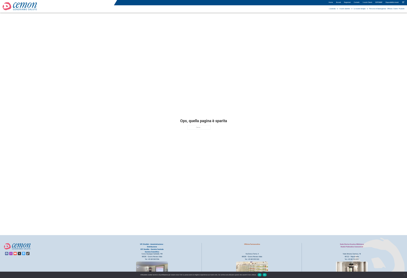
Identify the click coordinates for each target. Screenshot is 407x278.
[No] (404, 275)
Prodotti (401, 9)
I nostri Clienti (367, 2)
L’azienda (332, 9)
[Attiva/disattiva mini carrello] (403, 2)
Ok (260, 275)
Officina (389, 9)
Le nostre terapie (360, 9)
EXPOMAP (378, 2)
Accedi (338, 2)
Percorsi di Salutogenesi (377, 9)
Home (331, 2)
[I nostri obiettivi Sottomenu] (351, 9)
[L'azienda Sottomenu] (337, 9)
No (265, 275)
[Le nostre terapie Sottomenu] (367, 9)
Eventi (396, 9)
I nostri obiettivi (344, 9)
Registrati (347, 2)
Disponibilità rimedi (392, 2)
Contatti (356, 2)
